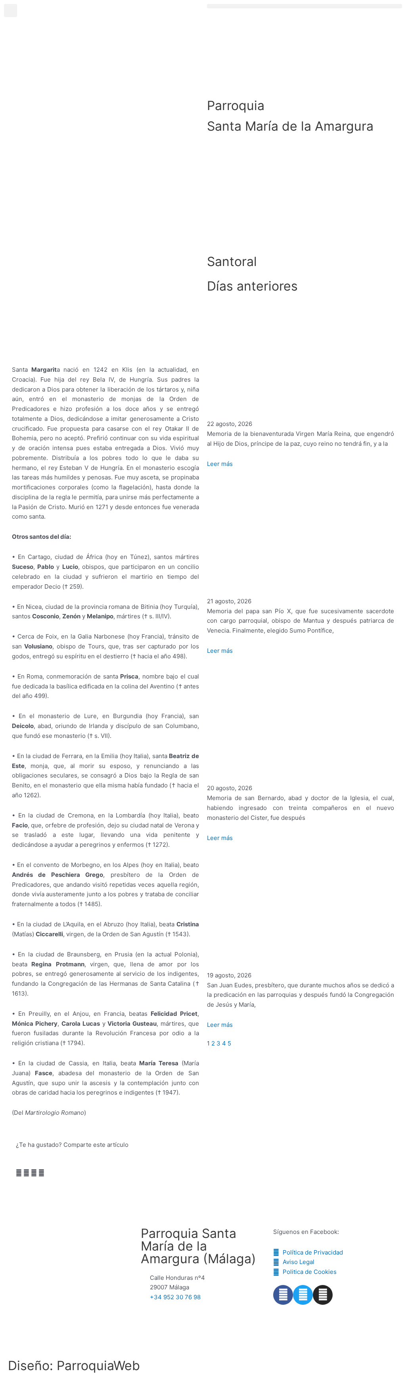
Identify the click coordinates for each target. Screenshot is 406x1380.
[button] (304, 6)
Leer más (220, 464)
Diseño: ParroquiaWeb (74, 1365)
